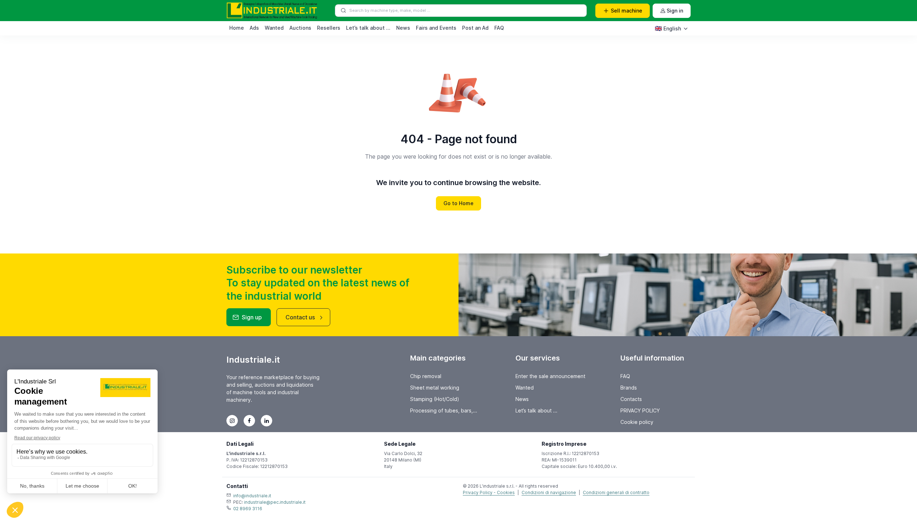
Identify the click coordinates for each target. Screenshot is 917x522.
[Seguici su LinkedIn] (266, 420)
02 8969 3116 (247, 508)
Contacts (631, 399)
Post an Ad (475, 28)
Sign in (675, 11)
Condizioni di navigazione (549, 492)
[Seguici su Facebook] (249, 420)
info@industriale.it (252, 495)
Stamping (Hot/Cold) (434, 399)
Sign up (252, 317)
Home (236, 28)
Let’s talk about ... (368, 28)
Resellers (328, 28)
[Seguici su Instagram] (232, 420)
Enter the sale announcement (550, 376)
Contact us (300, 317)
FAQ (499, 28)
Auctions (300, 28)
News (403, 28)
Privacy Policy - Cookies (489, 492)
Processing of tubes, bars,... (443, 410)
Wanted (274, 28)
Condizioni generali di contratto (616, 492)
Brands (628, 388)
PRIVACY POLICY (640, 410)
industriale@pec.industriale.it (275, 502)
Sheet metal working (434, 388)
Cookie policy (636, 422)
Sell (626, 11)
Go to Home (458, 203)
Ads (254, 28)
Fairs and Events (436, 28)
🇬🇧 (668, 28)
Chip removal (425, 376)
